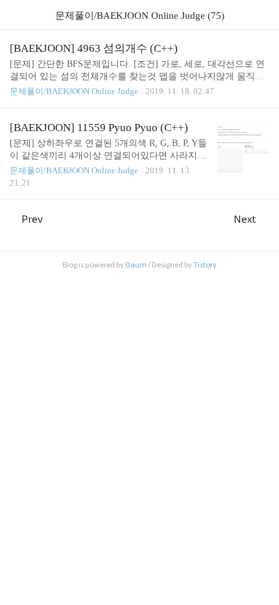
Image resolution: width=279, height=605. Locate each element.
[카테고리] (16, 14)
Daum (136, 264)
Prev (32, 219)
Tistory (205, 264)
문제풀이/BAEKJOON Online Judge (74, 91)
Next (245, 219)
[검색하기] (263, 14)
